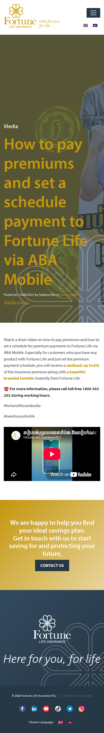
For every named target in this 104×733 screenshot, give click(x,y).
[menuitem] (85, 25)
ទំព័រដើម (10, 302)
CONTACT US (52, 565)
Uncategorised (69, 294)
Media (24, 302)
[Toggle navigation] (93, 13)
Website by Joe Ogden (77, 696)
